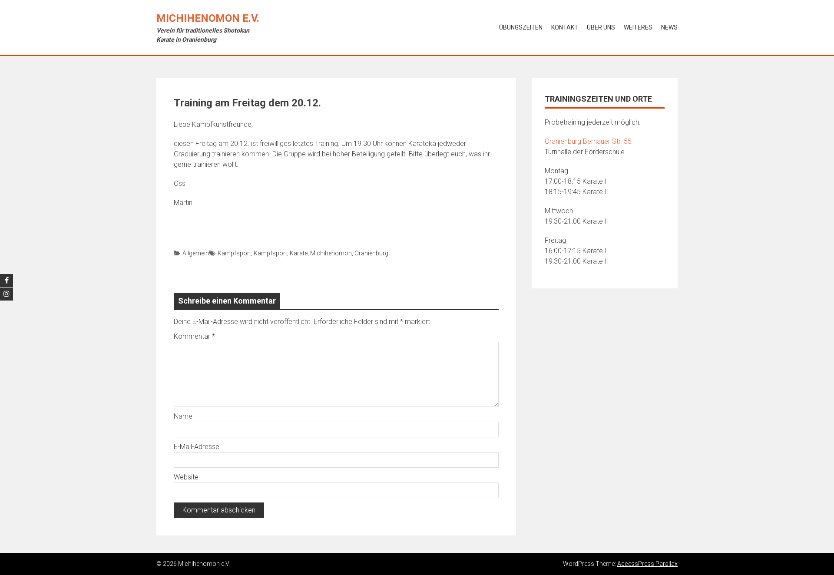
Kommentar (194, 336)
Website (186, 477)
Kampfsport (234, 253)
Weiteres (638, 27)
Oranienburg (371, 253)
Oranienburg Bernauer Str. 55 (588, 141)
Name (183, 416)
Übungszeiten (521, 27)
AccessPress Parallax (647, 563)
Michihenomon (331, 253)
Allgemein (195, 253)
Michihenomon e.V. (207, 18)
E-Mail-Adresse (196, 447)
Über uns (601, 27)
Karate (299, 253)
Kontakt (564, 27)
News (669, 27)
